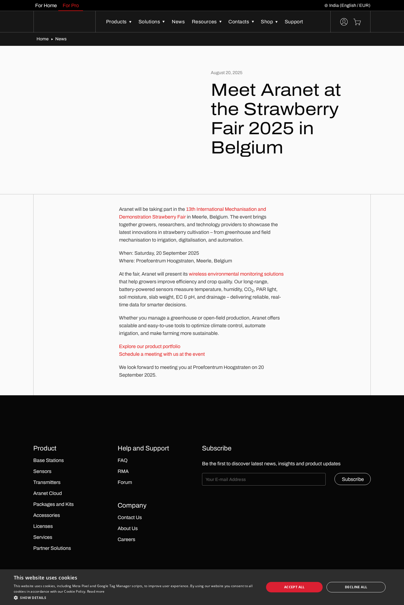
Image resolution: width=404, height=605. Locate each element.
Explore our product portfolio (149, 346)
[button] (135, 597)
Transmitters (46, 482)
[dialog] (202, 587)
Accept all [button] (294, 587)
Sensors (42, 471)
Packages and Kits (53, 504)
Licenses (43, 526)
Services (42, 537)
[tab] (46, 5)
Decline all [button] (356, 587)
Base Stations (48, 460)
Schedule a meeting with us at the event (162, 354)
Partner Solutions (52, 548)
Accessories (46, 515)
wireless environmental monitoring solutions (236, 274)
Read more (96, 591)
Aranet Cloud (47, 493)
